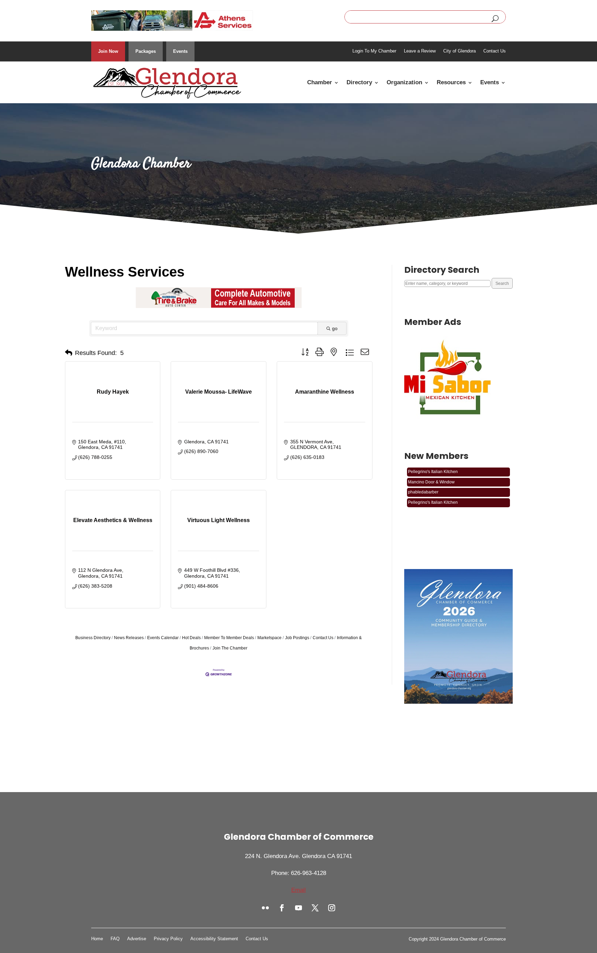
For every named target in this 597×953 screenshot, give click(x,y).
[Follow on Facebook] (282, 908)
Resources (451, 82)
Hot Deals (191, 637)
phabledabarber (423, 483)
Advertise (136, 938)
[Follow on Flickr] (265, 908)
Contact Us (494, 51)
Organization (404, 82)
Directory (359, 82)
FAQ (115, 938)
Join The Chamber (229, 648)
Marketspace (269, 637)
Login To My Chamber (374, 51)
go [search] (335, 328)
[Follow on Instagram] (332, 908)
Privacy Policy (168, 938)
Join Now (108, 51)
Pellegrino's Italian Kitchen (433, 494)
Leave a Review (420, 51)
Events (180, 51)
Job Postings (297, 637)
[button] (68, 352)
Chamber (319, 82)
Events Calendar (163, 637)
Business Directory (93, 637)
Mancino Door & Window (431, 473)
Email (298, 890)
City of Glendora (459, 51)
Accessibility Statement (214, 938)
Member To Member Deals (229, 637)
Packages (145, 51)
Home (97, 938)
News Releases (129, 637)
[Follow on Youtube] (298, 908)
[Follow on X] (315, 908)
